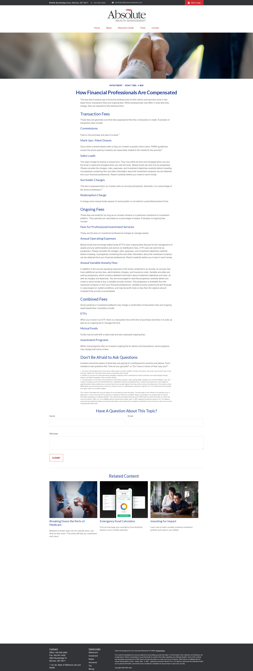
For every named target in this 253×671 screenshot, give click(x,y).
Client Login (196, 2)
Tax (90, 665)
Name (52, 415)
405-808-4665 (100, 2)
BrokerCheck (160, 650)
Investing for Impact (163, 521)
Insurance (93, 662)
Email (130, 415)
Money (91, 669)
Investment (93, 655)
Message (53, 433)
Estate (91, 659)
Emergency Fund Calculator (117, 521)
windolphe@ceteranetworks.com (128, 2)
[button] (97, 28)
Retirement (93, 652)
